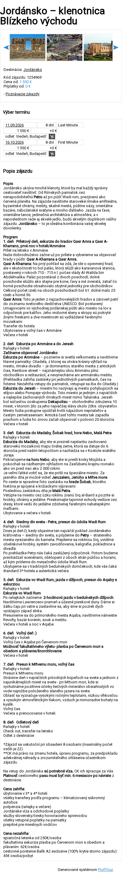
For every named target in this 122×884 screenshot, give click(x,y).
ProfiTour (105, 869)
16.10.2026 (14, 142)
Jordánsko (32, 69)
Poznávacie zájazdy (22, 94)
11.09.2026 (14, 125)
